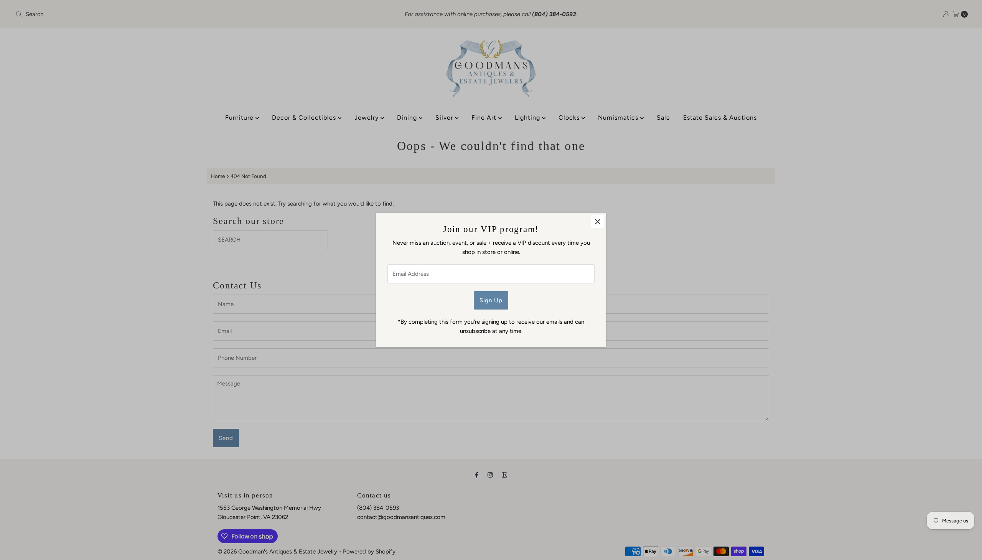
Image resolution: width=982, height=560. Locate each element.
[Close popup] (597, 221)
